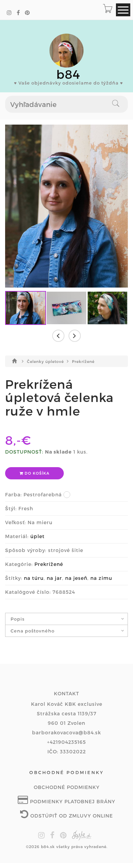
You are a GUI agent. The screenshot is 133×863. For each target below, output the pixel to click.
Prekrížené (83, 361)
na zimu (101, 578)
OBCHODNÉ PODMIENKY (67, 787)
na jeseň (76, 578)
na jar (54, 578)
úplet (37, 536)
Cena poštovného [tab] (33, 631)
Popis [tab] (18, 619)
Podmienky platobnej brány (71, 801)
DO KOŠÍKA (36, 473)
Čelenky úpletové (46, 361)
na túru (34, 578)
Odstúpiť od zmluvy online (71, 816)
